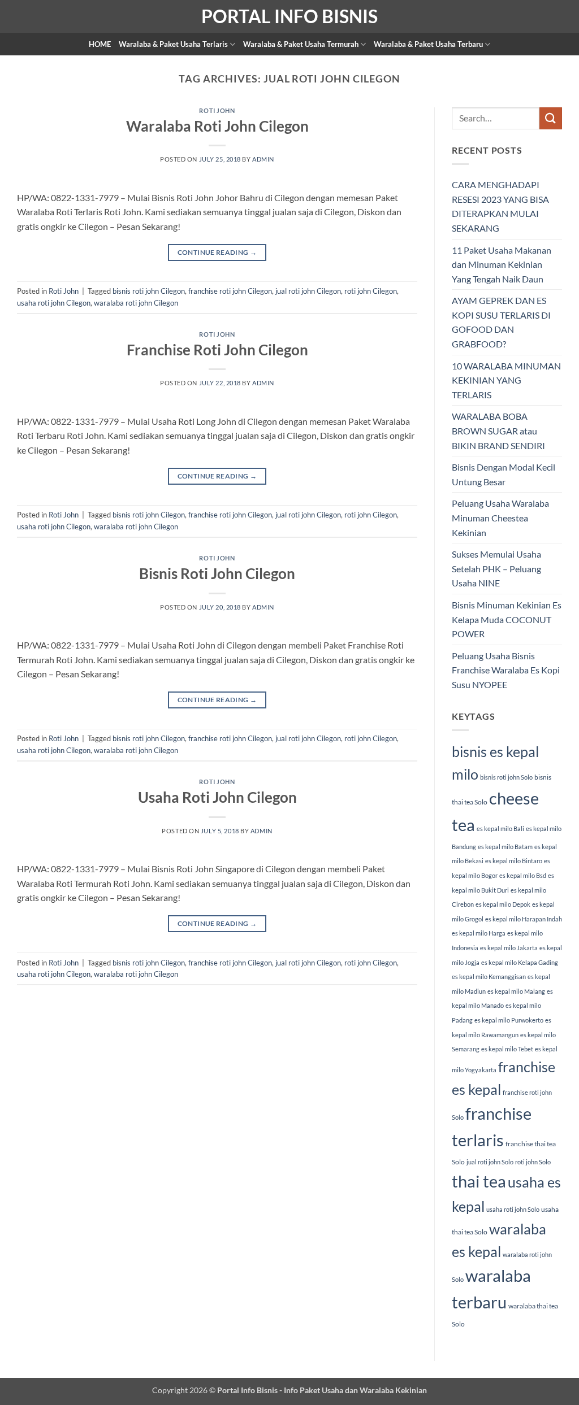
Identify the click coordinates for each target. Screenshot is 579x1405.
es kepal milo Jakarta (509, 947)
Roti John (217, 110)
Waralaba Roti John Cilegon (217, 126)
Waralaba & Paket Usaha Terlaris (173, 44)
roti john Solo (533, 1161)
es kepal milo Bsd (522, 875)
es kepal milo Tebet (507, 1048)
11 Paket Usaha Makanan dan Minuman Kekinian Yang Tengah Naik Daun (501, 264)
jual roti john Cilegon (308, 290)
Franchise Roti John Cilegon (217, 349)
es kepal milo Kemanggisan (489, 976)
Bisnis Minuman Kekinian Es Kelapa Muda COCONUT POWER (506, 619)
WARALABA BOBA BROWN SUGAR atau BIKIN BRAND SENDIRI (498, 430)
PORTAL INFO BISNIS (289, 16)
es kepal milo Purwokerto (508, 1020)
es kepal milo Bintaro (513, 860)
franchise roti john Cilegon (230, 290)
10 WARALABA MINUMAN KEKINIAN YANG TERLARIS (506, 380)
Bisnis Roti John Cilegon (217, 573)
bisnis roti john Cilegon (149, 290)
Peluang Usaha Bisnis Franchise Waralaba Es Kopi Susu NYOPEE (506, 670)
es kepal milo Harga (478, 933)
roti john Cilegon (370, 290)
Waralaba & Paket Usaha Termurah (300, 44)
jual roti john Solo (489, 1161)
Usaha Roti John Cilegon (217, 797)
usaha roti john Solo (512, 1209)
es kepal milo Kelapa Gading (519, 962)
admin (263, 159)
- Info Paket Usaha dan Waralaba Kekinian (352, 1390)
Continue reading (217, 252)
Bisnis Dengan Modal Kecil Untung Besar (503, 474)
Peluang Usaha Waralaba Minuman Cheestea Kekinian (500, 517)
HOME (100, 44)
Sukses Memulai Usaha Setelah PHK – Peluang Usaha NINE (496, 568)
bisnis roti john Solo (506, 777)
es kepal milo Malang (516, 991)
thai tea (479, 1181)
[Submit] (550, 118)
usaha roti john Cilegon (53, 302)
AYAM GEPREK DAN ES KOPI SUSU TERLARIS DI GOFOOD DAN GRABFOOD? (501, 322)
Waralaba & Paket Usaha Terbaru (428, 44)
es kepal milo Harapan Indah (523, 919)
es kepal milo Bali (500, 828)
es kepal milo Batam (505, 846)
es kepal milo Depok (503, 904)
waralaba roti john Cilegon (136, 302)
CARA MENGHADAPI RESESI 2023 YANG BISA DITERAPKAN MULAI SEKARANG (500, 206)
